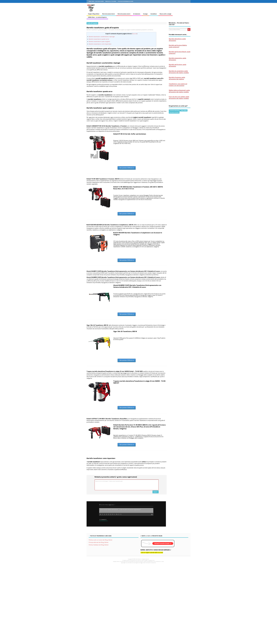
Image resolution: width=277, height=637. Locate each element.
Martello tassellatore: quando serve (99, 39)
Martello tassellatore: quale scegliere (99, 41)
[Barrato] (107, 514)
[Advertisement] (138, 589)
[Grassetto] (101, 514)
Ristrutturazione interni (108, 14)
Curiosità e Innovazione (175, 110)
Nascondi (134, 33)
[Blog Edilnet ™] (91, 12)
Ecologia (145, 14)
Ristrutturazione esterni (124, 14)
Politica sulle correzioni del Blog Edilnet (100, 540)
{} (118, 514)
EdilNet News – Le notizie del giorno (96, 1)
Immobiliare (154, 14)
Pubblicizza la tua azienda (110, 1)
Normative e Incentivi (174, 112)
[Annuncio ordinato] (109, 514)
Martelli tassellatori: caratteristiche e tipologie (102, 36)
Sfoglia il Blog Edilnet (93, 14)
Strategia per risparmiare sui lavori (125, 1)
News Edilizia (184, 110)
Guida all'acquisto (92, 23)
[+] (120, 514)
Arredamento (136, 14)
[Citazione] (113, 514)
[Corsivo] (103, 514)
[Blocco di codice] (115, 514)
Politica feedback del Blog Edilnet (98, 545)
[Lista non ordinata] (111, 514)
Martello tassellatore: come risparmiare (100, 44)
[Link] (117, 514)
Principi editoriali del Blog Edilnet (98, 542)
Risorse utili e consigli (165, 14)
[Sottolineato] (105, 514)
